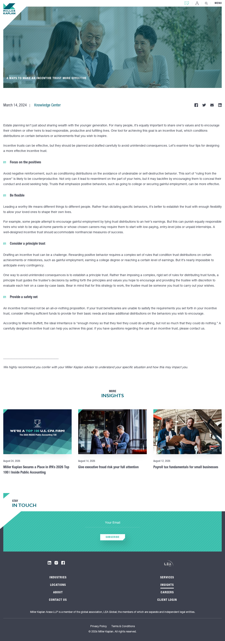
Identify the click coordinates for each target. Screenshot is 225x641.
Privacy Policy (98, 626)
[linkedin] (49, 563)
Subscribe (113, 537)
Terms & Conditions (123, 626)
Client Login (197, 3)
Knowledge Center (47, 105)
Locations (58, 585)
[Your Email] (112, 523)
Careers (167, 592)
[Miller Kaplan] (9, 8)
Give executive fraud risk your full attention (108, 467)
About (58, 592)
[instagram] (56, 563)
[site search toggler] (206, 3)
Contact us (187, 2)
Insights (167, 585)
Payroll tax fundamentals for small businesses (185, 467)
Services (167, 577)
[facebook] (63, 563)
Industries (58, 577)
